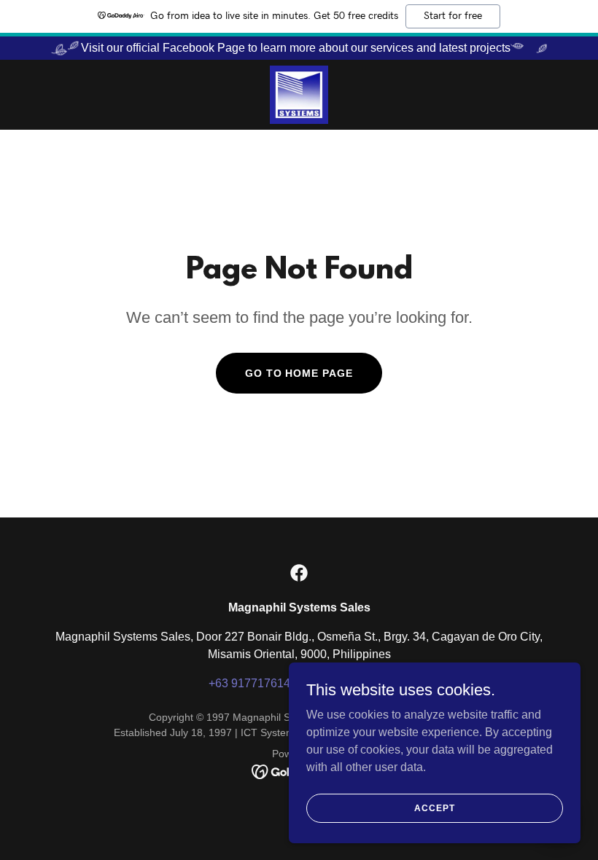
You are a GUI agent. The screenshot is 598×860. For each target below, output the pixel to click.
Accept (434, 807)
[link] (299, 95)
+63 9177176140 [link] (253, 683)
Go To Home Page (299, 373)
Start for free (453, 16)
